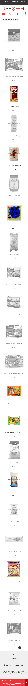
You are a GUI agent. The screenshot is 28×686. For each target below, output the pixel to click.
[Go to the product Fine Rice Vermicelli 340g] (14, 183)
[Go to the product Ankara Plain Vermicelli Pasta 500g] (14, 35)
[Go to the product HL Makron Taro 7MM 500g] (14, 242)
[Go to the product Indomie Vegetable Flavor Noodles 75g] (14, 420)
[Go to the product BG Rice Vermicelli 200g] (14, 124)
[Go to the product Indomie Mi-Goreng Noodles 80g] (14, 331)
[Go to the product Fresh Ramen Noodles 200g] (14, 213)
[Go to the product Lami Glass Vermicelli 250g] (14, 450)
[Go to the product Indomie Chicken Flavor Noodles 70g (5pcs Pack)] (14, 302)
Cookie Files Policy (14, 682)
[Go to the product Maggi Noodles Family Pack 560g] (14, 539)
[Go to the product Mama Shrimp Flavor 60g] (14, 569)
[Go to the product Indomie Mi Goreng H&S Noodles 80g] (14, 64)
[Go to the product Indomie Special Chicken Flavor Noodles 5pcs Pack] (14, 361)
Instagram (20, 665)
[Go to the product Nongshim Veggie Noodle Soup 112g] (14, 598)
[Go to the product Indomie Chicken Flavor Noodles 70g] (14, 272)
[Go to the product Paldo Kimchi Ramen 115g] (14, 628)
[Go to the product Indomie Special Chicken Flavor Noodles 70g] (14, 391)
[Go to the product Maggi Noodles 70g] (14, 509)
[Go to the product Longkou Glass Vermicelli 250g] (14, 480)
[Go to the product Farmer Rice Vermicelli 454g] (14, 153)
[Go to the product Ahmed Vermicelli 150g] (14, 94)
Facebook (9, 665)
